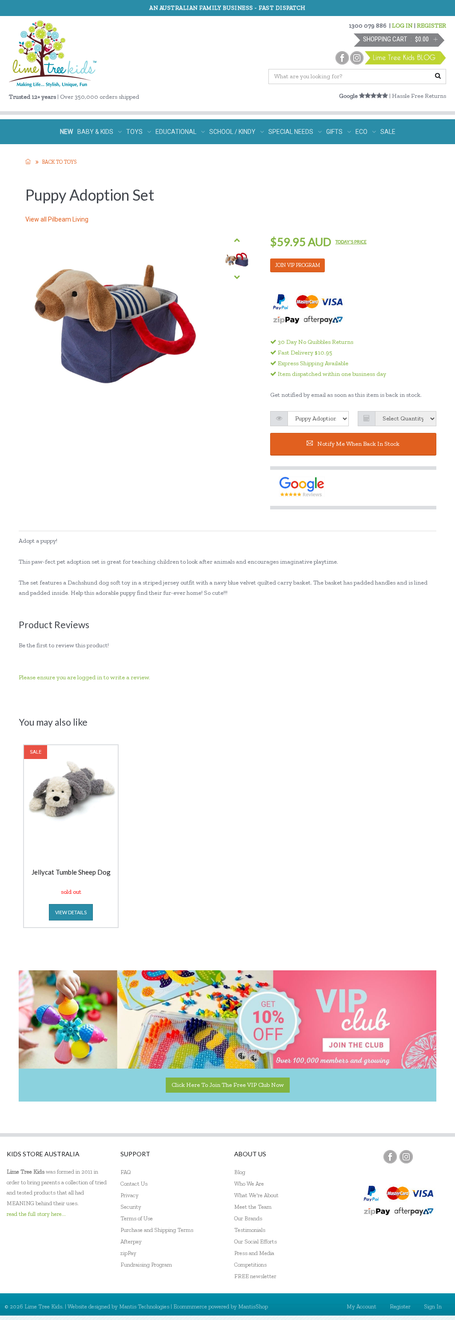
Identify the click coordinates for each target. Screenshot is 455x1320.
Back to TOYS (59, 162)
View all (56, 219)
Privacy (129, 1195)
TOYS (134, 131)
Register (400, 1306)
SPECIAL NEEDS (290, 131)
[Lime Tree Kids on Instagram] (406, 1156)
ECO (361, 131)
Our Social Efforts (255, 1241)
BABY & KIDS (95, 131)
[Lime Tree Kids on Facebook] (390, 1156)
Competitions (250, 1264)
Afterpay (131, 1241)
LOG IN (402, 25)
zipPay (128, 1253)
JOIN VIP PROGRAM (297, 265)
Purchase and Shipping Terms (156, 1230)
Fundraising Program (146, 1264)
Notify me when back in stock (358, 444)
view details (71, 912)
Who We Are (249, 1183)
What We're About (256, 1195)
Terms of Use (136, 1218)
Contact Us (134, 1183)
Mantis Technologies (144, 1306)
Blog (239, 1172)
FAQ (125, 1172)
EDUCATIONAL (176, 131)
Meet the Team (252, 1206)
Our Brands (248, 1218)
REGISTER (431, 25)
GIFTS (334, 131)
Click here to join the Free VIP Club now (228, 1085)
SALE (387, 131)
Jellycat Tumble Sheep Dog (71, 872)
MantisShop (253, 1306)
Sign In (433, 1306)
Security (130, 1206)
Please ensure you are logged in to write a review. (84, 677)
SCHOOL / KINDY (232, 131)
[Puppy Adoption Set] (237, 259)
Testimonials (249, 1230)
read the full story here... (36, 1214)
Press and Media (254, 1253)
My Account (361, 1306)
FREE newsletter (255, 1276)
